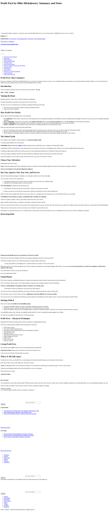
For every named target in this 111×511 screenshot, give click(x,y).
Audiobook (11, 41)
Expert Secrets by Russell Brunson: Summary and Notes (18, 434)
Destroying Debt (7, 67)
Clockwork (30, 38)
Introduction (7, 58)
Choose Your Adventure (9, 64)
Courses (6, 460)
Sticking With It (7, 70)
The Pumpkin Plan (22, 38)
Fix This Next (12, 38)
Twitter (6, 504)
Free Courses (7, 501)
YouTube (6, 505)
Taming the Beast (8, 59)
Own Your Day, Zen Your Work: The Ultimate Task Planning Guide (21, 410)
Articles (6, 456)
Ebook (6, 41)
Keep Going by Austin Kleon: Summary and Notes (17, 437)
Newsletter (6, 462)
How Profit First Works (9, 61)
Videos (5, 459)
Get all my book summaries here (9, 44)
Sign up (3, 404)
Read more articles (5, 427)
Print (2, 41)
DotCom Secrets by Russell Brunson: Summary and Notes (19, 435)
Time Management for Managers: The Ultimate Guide (18, 412)
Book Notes (7, 498)
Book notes (7, 458)
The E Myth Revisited (39, 38)
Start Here (6, 455)
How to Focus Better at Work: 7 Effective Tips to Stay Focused (20, 413)
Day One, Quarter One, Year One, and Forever (14, 65)
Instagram (6, 507)
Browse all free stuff (6, 450)
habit (20, 145)
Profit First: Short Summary (10, 56)
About (5, 502)
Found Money (7, 68)
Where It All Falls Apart (9, 74)
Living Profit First (8, 73)
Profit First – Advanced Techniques (12, 71)
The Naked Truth (8, 62)
